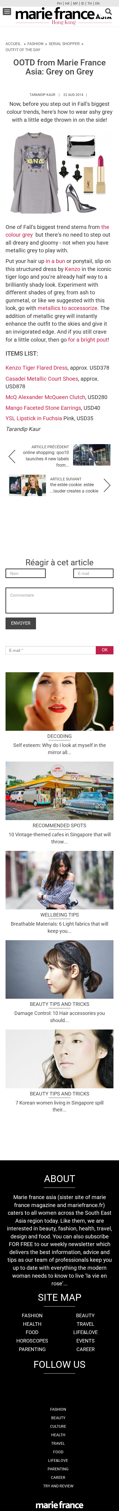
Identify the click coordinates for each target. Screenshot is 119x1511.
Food (32, 1332)
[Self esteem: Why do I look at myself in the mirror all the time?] (59, 701)
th (89, 3)
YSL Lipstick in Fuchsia (34, 418)
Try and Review (58, 1486)
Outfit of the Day (23, 50)
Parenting (32, 1349)
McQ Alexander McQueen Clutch (45, 397)
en (97, 3)
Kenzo (73, 269)
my (75, 3)
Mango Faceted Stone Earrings (43, 408)
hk (67, 3)
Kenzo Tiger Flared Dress (37, 367)
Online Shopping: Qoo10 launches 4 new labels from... (46, 459)
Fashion (35, 43)
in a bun (55, 261)
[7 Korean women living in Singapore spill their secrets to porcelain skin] (59, 1058)
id (82, 3)
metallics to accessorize (67, 308)
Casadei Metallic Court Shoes (42, 378)
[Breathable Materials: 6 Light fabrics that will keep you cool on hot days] (59, 879)
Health (32, 1324)
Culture (58, 1426)
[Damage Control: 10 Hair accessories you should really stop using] (59, 969)
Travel (85, 1324)
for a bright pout (88, 339)
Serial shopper (64, 43)
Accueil (13, 43)
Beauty (85, 1315)
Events (85, 1341)
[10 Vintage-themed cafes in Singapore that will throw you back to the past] (59, 790)
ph (59, 3)
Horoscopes (32, 1341)
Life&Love (85, 1332)
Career (85, 1349)
